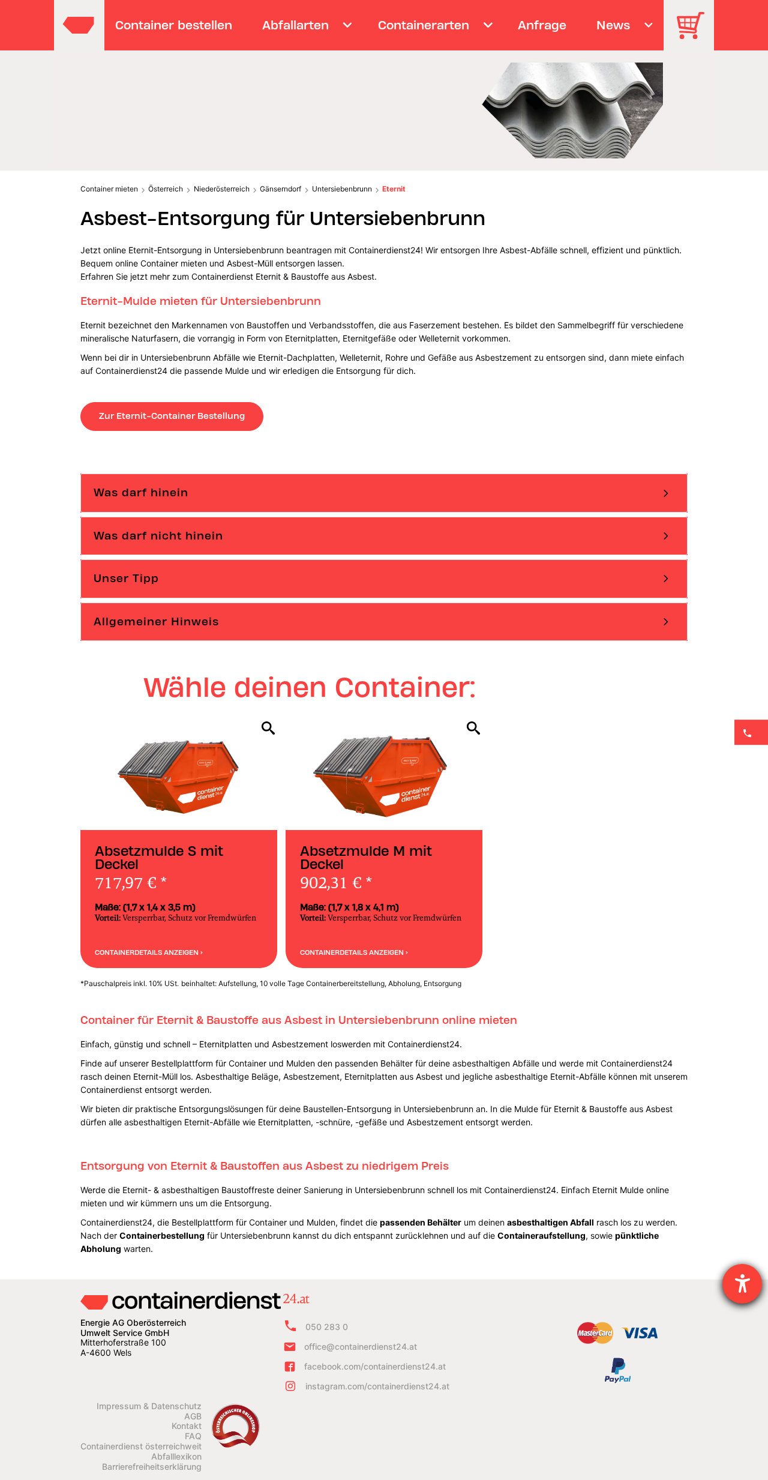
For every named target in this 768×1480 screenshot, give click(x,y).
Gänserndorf (280, 188)
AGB (193, 1416)
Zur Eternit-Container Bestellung (172, 416)
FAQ (193, 1436)
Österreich (165, 188)
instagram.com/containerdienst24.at (377, 1386)
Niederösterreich (222, 188)
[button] (384, 493)
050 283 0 (326, 1327)
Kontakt (187, 1426)
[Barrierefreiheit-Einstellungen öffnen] (742, 1284)
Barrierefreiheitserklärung (152, 1467)
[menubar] (382, 25)
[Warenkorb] (695, 34)
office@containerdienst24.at (360, 1346)
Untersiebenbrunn (342, 188)
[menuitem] (174, 25)
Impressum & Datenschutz (149, 1406)
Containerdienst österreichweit (141, 1446)
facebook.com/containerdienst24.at (375, 1366)
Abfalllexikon (176, 1456)
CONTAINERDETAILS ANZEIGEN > (149, 952)
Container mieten (109, 188)
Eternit (394, 188)
